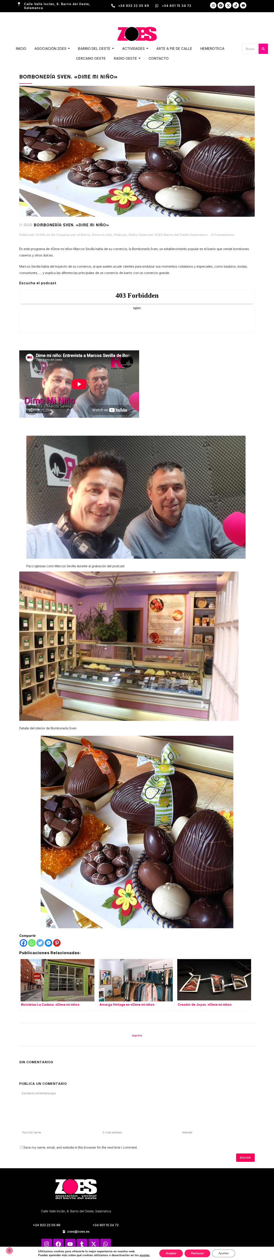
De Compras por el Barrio (70, 235)
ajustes (144, 1255)
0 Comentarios (222, 235)
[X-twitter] (228, 5)
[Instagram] (213, 5)
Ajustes (223, 1253)
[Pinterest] (57, 943)
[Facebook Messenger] (48, 943)
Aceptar (171, 1253)
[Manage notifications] (9, 1250)
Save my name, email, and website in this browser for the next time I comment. (80, 1147)
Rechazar (197, 1253)
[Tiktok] (235, 5)
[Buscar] (263, 49)
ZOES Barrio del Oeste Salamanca (180, 235)
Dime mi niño (102, 235)
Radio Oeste (138, 235)
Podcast (120, 235)
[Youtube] (243, 5)
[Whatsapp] (32, 943)
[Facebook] (220, 5)
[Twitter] (40, 943)
